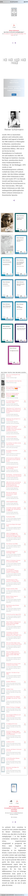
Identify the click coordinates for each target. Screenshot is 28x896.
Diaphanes (14, 1)
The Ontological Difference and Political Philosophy (13, 715)
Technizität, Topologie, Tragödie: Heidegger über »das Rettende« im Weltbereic (13, 509)
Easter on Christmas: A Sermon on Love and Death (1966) (13, 561)
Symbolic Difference (11, 682)
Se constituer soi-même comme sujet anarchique (13, 443)
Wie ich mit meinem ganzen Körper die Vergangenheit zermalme (12, 394)
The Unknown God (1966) (12, 544)
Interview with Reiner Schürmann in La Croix (13, 750)
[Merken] (13, 43)
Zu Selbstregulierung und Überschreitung (12, 468)
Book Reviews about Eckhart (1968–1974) (12, 606)
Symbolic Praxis (9, 689)
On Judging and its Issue (11, 724)
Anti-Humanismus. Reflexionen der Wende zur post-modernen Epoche (13, 459)
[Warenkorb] (27, 2)
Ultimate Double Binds (11, 437)
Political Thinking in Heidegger (13, 707)
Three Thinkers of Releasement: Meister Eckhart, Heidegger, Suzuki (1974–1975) (13, 623)
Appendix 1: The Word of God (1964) (12, 673)
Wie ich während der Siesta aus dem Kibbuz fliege (13, 388)
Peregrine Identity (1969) (12, 589)
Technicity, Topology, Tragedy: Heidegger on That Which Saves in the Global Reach (13, 732)
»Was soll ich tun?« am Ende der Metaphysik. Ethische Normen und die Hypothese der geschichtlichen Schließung (13, 484)
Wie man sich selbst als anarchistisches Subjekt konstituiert (11, 494)
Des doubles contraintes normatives (11, 451)
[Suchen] (2, 2)
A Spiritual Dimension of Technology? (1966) (11, 552)
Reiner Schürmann (14, 30)
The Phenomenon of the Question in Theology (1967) (12, 580)
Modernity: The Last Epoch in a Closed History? (13, 419)
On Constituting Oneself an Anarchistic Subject (12, 401)
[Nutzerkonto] (24, 2)
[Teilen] (15, 43)
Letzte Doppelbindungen (12, 502)
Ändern (14, 94)
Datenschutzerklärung (19, 894)
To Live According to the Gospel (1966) (13, 525)
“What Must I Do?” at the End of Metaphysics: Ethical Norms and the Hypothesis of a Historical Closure (13, 410)
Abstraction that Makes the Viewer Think (12, 768)
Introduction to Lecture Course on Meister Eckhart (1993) (13, 664)
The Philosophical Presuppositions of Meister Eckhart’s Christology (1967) (12, 570)
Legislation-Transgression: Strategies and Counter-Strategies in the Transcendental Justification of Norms (13, 428)
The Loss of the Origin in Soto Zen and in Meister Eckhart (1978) (13, 643)
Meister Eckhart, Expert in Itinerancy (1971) (12, 597)
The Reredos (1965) (10, 517)
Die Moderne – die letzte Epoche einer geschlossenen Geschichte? (13, 475)
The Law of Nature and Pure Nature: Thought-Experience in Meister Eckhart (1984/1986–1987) (13, 654)
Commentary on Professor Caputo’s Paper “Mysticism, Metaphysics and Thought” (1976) (13, 633)
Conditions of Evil (10, 742)
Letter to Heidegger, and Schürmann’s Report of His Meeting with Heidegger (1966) (13, 534)
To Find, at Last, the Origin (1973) (13, 614)
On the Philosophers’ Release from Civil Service (12, 759)
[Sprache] (25, 2)
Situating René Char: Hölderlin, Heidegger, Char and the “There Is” (13, 698)
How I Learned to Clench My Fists (13, 381)
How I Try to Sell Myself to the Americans (13, 375)
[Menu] (0, 2)
